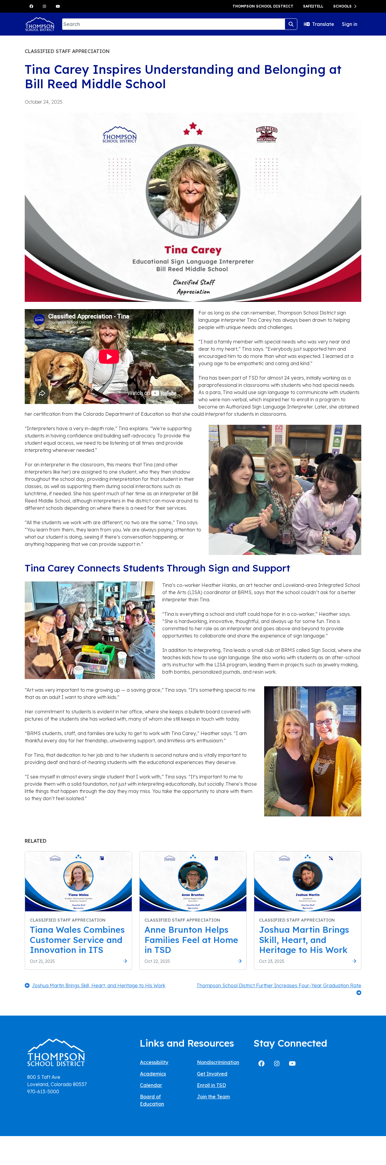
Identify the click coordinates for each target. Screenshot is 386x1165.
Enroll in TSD (211, 1085)
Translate (323, 24)
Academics (153, 1074)
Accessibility (154, 1062)
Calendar (151, 1085)
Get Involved (212, 1074)
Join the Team (213, 1097)
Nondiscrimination (218, 1062)
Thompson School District (263, 6)
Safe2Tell (313, 6)
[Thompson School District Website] (56, 1054)
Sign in (349, 24)
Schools (342, 6)
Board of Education (152, 1100)
